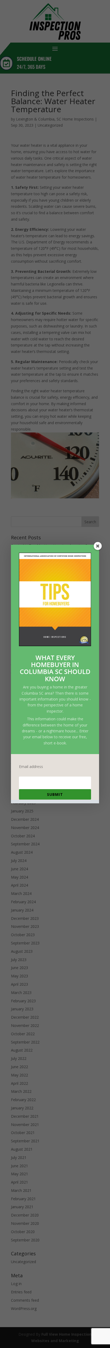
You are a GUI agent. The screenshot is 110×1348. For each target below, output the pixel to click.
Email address (31, 767)
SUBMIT (55, 794)
